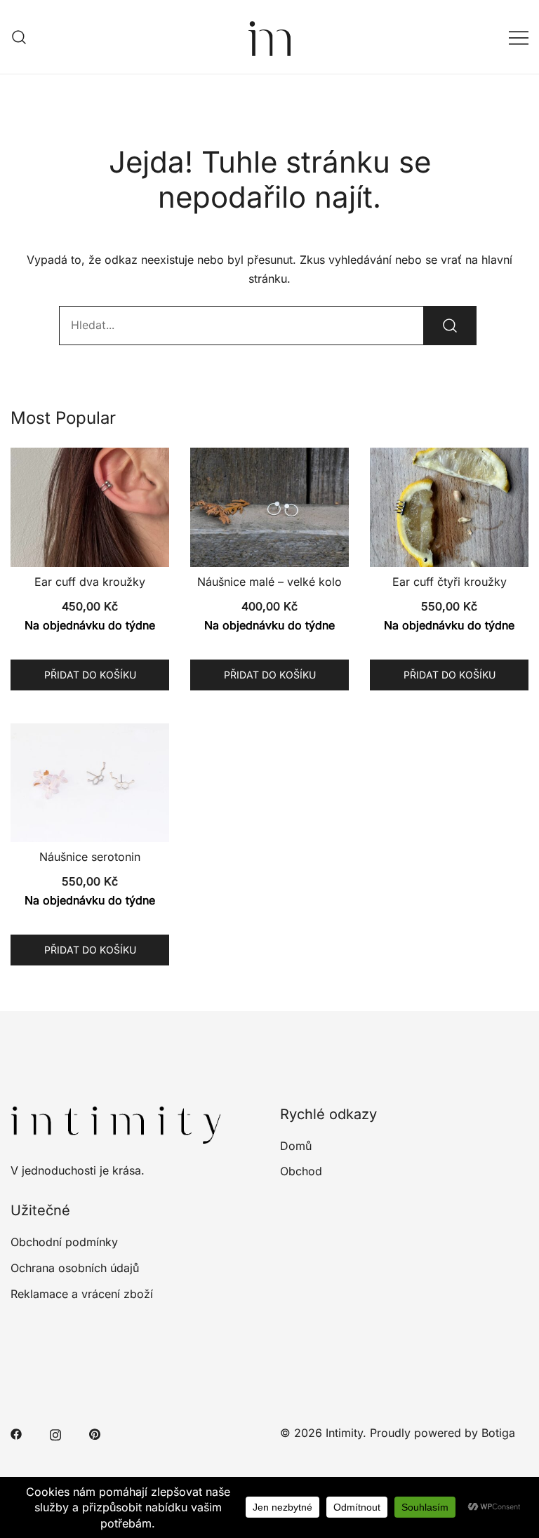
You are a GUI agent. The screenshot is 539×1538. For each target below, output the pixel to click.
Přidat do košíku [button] (90, 675)
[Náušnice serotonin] (90, 783)
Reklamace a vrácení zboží (82, 1294)
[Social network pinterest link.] (94, 1433)
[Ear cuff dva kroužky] (90, 507)
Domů (296, 1146)
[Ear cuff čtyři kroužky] (449, 507)
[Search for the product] (450, 325)
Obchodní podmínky (64, 1242)
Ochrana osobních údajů (75, 1268)
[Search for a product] (19, 36)
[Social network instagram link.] (55, 1433)
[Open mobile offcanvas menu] (518, 36)
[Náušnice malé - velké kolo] (269, 507)
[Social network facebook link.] (16, 1433)
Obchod (301, 1171)
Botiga (498, 1433)
